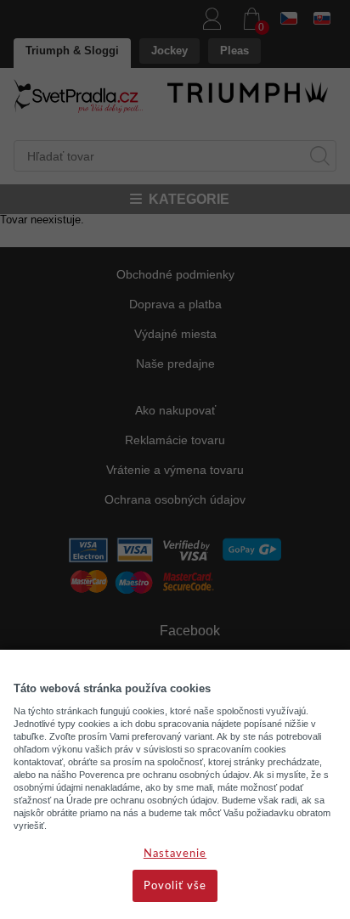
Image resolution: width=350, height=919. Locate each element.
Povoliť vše (175, 886)
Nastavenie (175, 854)
